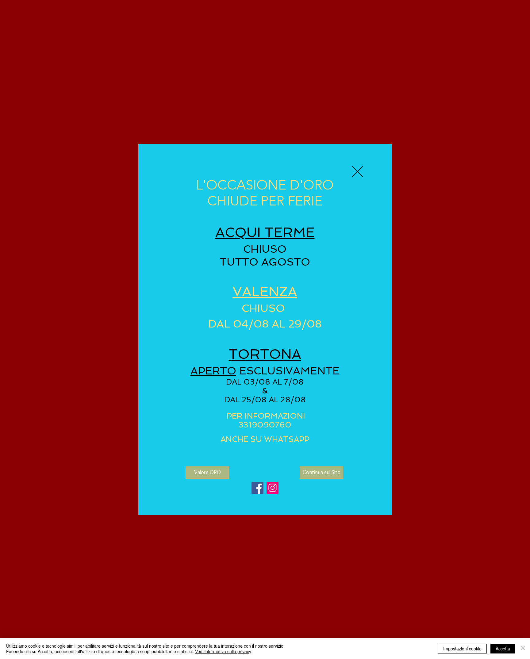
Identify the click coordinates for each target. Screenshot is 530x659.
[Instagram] (272, 488)
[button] (357, 171)
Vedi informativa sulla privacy (223, 651)
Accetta (503, 649)
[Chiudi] (522, 648)
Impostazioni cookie (462, 649)
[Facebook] (257, 488)
